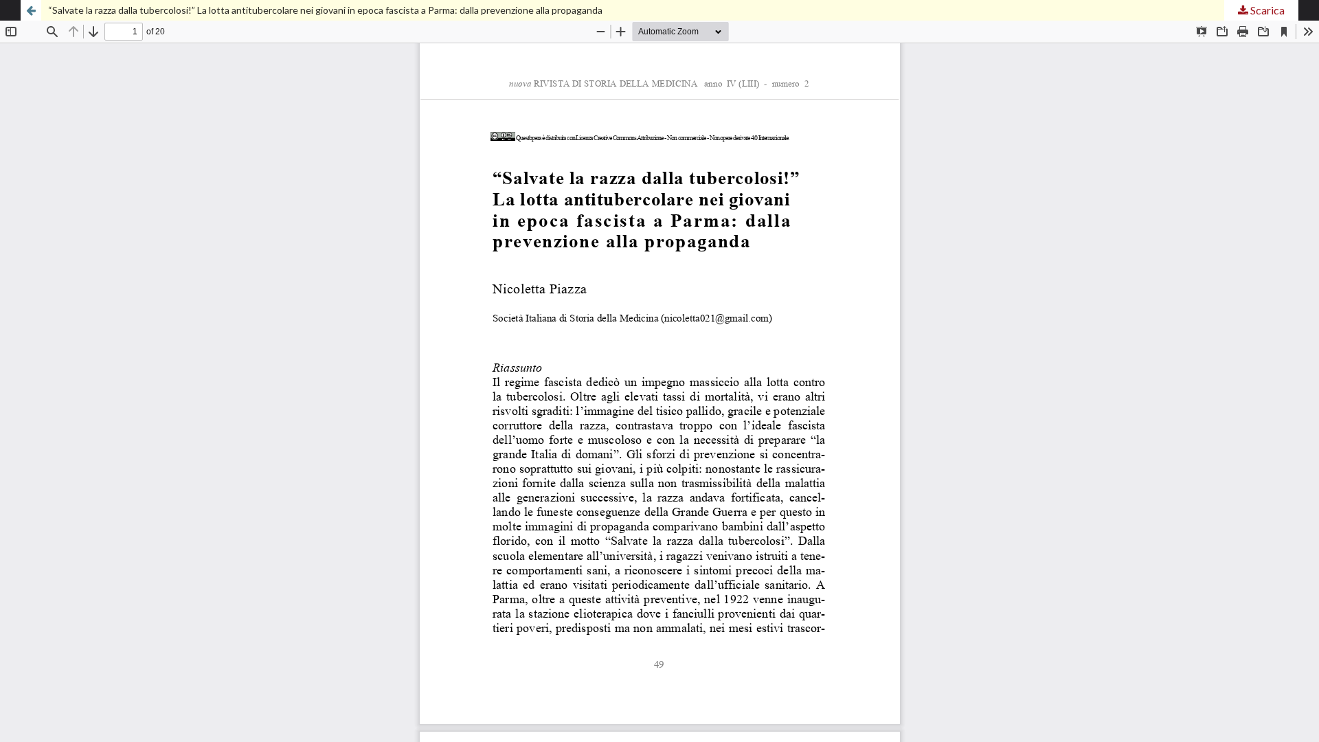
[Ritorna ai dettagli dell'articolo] (31, 10)
